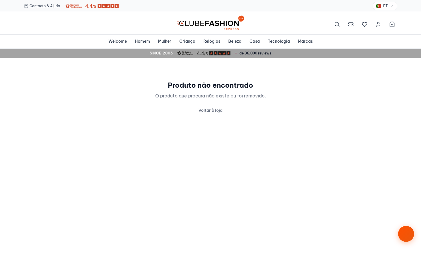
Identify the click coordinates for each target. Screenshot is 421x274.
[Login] (378, 25)
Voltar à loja (210, 110)
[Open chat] (406, 234)
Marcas (305, 41)
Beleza (234, 41)
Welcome (118, 41)
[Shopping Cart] (392, 25)
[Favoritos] (364, 25)
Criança (187, 41)
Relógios (211, 41)
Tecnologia (279, 41)
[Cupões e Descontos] (351, 25)
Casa (254, 41)
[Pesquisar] (337, 25)
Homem (142, 41)
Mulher (164, 41)
